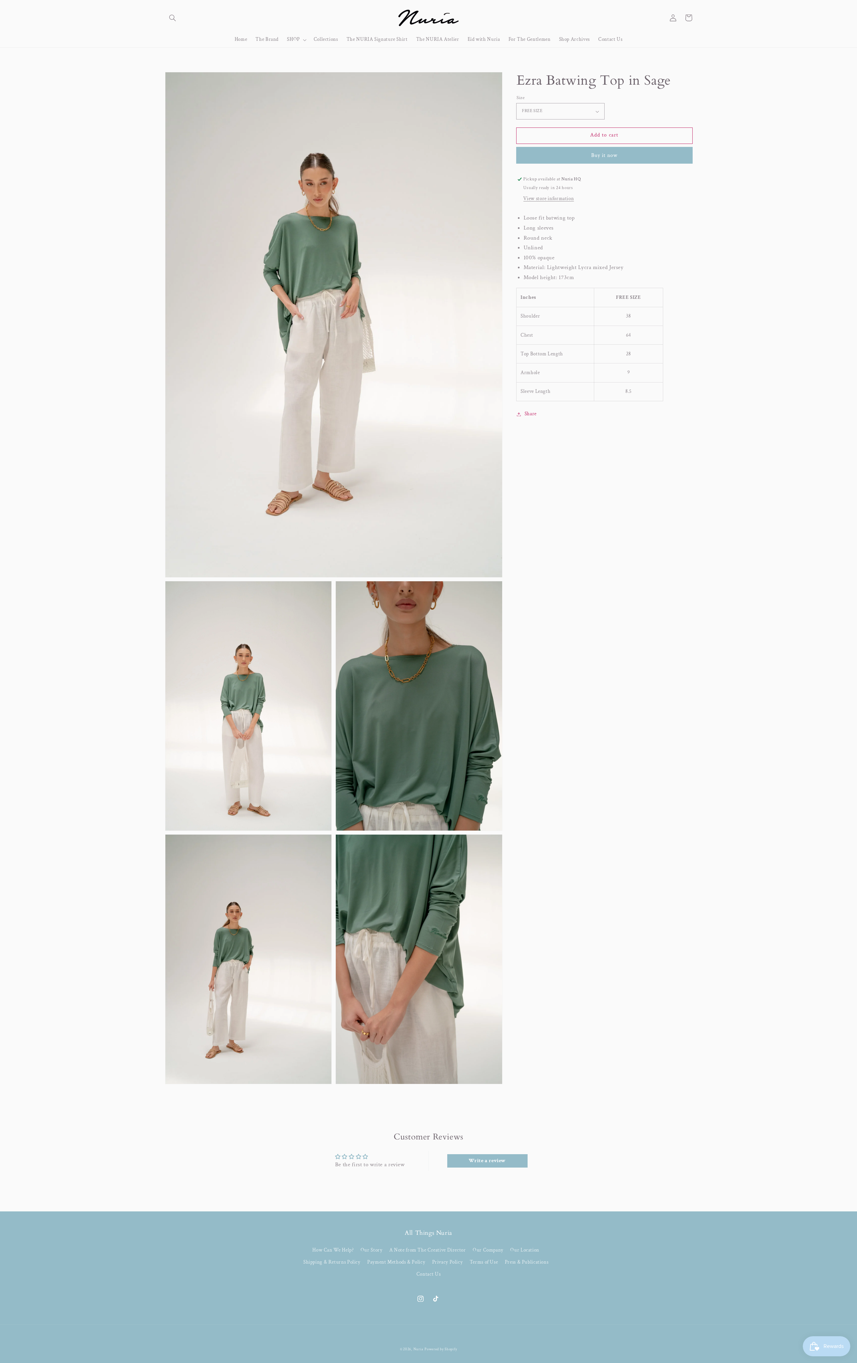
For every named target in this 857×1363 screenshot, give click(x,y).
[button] (172, 17)
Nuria (418, 1349)
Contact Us (428, 1274)
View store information (548, 199)
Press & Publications (527, 1262)
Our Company (488, 1250)
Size (521, 98)
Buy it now (604, 155)
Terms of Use (484, 1262)
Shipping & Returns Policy (332, 1262)
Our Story (372, 1250)
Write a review (487, 1160)
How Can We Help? (333, 1250)
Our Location (524, 1250)
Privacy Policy (447, 1262)
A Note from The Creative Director (427, 1250)
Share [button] (531, 414)
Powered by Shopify (440, 1349)
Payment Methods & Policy (396, 1262)
